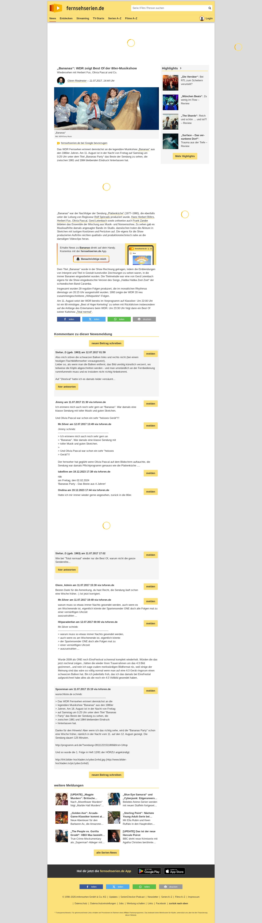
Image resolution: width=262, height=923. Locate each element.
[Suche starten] (210, 8)
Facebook (161, 903)
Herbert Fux (64, 220)
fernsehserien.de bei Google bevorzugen (84, 143)
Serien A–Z (114, 18)
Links (150, 903)
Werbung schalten (136, 903)
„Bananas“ (144, 149)
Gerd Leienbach (98, 220)
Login (209, 18)
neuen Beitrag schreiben (106, 343)
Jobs (121, 903)
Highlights (170, 68)
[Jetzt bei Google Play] (149, 871)
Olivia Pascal (79, 220)
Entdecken (66, 18)
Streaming (82, 18)
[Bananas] (140, 254)
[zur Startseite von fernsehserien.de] (56, 8)
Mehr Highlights (185, 156)
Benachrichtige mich (93, 259)
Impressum (194, 897)
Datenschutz (81, 903)
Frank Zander (140, 220)
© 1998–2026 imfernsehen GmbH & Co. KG (84, 897)
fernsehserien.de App (115, 871)
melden (150, 353)
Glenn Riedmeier (77, 80)
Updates (113, 897)
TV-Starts (98, 18)
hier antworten (67, 386)
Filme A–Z (131, 18)
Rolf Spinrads (102, 217)
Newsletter (153, 897)
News (52, 18)
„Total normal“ (84, 311)
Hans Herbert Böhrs (142, 217)
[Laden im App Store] (174, 871)
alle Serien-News (106, 852)
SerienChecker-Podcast (133, 897)
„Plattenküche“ (115, 213)
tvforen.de (99, 402)
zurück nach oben (178, 903)
